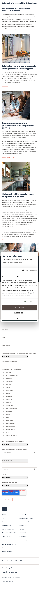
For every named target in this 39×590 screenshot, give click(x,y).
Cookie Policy (23, 536)
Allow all (19, 307)
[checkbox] (20, 404)
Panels (3, 522)
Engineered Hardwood (8, 529)
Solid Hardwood (6, 525)
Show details (28, 302)
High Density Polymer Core (9, 532)
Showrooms (5, 86)
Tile (3, 518)
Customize (18, 313)
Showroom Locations (25, 522)
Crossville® (23, 532)
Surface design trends (8, 157)
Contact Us (23, 525)
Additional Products (7, 540)
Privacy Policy (23, 540)
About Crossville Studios (26, 518)
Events (4, 548)
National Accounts (7, 551)
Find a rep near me (7, 239)
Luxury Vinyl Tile (6, 536)
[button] (20, 3)
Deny (19, 318)
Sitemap (11, 581)
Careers (22, 529)
